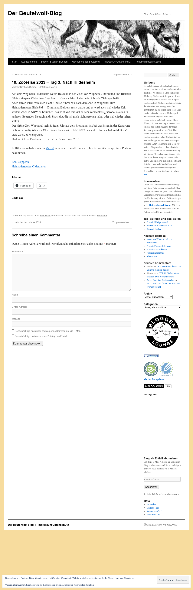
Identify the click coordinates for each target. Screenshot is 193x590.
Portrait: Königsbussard (157, 222)
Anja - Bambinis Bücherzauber (160, 279)
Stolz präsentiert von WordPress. (162, 524)
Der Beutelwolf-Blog (35, 13)
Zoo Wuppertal (21, 162)
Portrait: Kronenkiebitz (157, 249)
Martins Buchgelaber (154, 379)
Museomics (152, 256)
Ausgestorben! (29, 61)
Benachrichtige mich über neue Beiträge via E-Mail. (41, 336)
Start (14, 61)
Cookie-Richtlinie (86, 584)
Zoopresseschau (122, 74)
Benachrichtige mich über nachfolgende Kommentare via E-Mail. (48, 330)
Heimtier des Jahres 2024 (26, 74)
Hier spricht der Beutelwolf (85, 61)
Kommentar (18, 251)
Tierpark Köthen (154, 228)
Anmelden (151, 504)
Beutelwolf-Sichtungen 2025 (159, 225)
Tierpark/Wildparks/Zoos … (149, 61)
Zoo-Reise (45, 215)
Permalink (102, 215)
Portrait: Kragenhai (155, 252)
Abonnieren (151, 486)
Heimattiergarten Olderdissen (29, 166)
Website (16, 318)
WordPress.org (153, 514)
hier (146, 174)
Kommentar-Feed (154, 511)
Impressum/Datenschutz (117, 61)
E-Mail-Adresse (20, 306)
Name (15, 294)
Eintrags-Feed (153, 507)
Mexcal (50, 148)
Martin (54, 86)
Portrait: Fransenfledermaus (159, 245)
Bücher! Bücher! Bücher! (54, 61)
